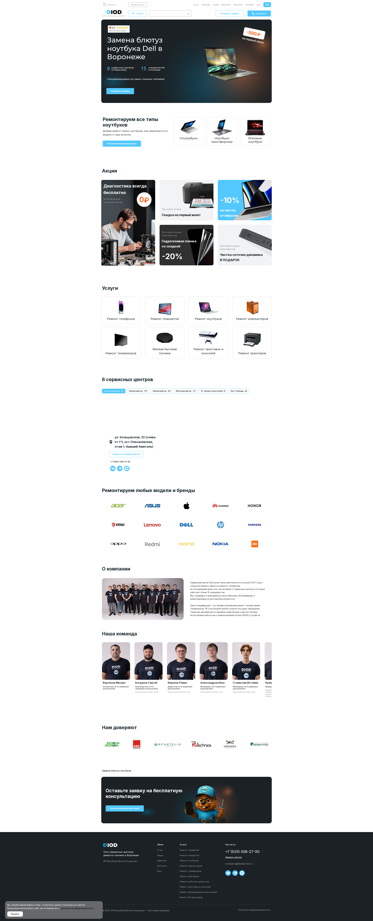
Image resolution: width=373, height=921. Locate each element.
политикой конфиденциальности (77, 908)
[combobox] (168, 13)
